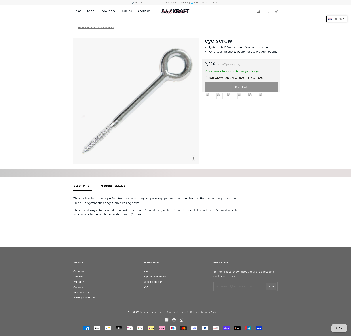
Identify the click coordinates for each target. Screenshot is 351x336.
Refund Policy (81, 292)
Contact (78, 287)
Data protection (153, 282)
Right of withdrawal (155, 276)
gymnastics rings (100, 203)
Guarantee (79, 271)
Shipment (78, 276)
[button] (337, 19)
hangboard (222, 198)
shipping (235, 64)
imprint (148, 271)
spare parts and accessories (96, 27)
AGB (146, 287)
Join (271, 286)
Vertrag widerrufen (84, 297)
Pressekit (78, 282)
